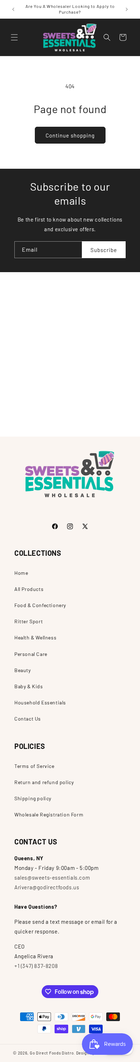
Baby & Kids (28, 686)
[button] (14, 37)
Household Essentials (40, 702)
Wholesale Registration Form (48, 814)
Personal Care (30, 654)
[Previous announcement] (13, 9)
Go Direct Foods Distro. (52, 1053)
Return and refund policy (44, 782)
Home (21, 573)
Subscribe (103, 250)
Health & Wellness (35, 637)
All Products (28, 589)
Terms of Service (34, 766)
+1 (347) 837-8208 (36, 966)
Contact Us (27, 719)
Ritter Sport (28, 621)
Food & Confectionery (40, 605)
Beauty (22, 670)
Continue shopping (70, 135)
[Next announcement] (127, 9)
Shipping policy (32, 798)
